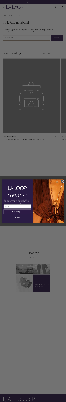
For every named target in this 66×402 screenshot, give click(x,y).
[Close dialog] (61, 181)
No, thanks (17, 217)
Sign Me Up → (17, 212)
